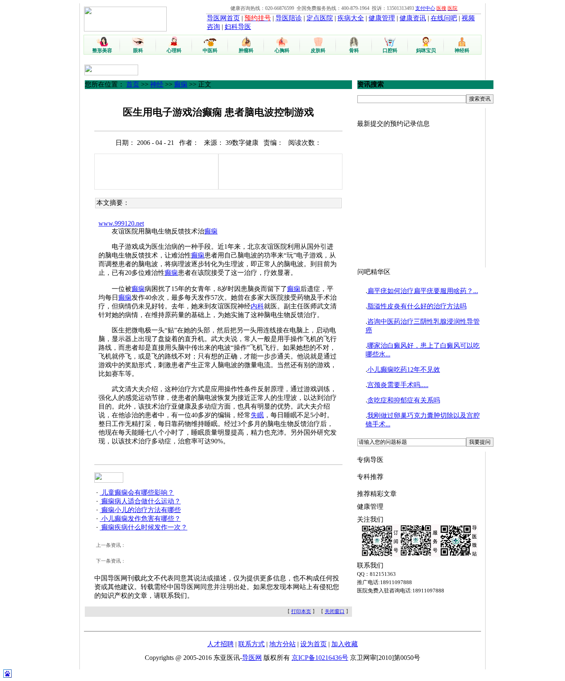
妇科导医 (238, 26)
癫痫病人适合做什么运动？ (140, 501)
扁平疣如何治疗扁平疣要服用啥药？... (422, 290)
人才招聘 (220, 643)
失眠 (257, 415)
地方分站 (282, 643)
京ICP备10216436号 (320, 657)
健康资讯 (413, 18)
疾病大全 (351, 18)
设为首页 (313, 643)
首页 (132, 84)
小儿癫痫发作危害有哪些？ (140, 518)
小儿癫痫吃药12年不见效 (403, 369)
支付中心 (425, 8)
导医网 (252, 657)
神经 (156, 84)
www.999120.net (121, 223)
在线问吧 (444, 18)
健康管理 (382, 18)
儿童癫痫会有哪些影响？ (137, 492)
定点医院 (319, 18)
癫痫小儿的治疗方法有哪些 (140, 509)
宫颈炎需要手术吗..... (398, 384)
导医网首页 (223, 18)
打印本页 (301, 611)
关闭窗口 (335, 611)
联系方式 (251, 643)
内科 (257, 306)
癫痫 (180, 84)
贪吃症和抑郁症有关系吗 (403, 400)
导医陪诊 (288, 18)
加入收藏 (344, 643)
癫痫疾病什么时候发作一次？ (143, 527)
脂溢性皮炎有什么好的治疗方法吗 (417, 306)
